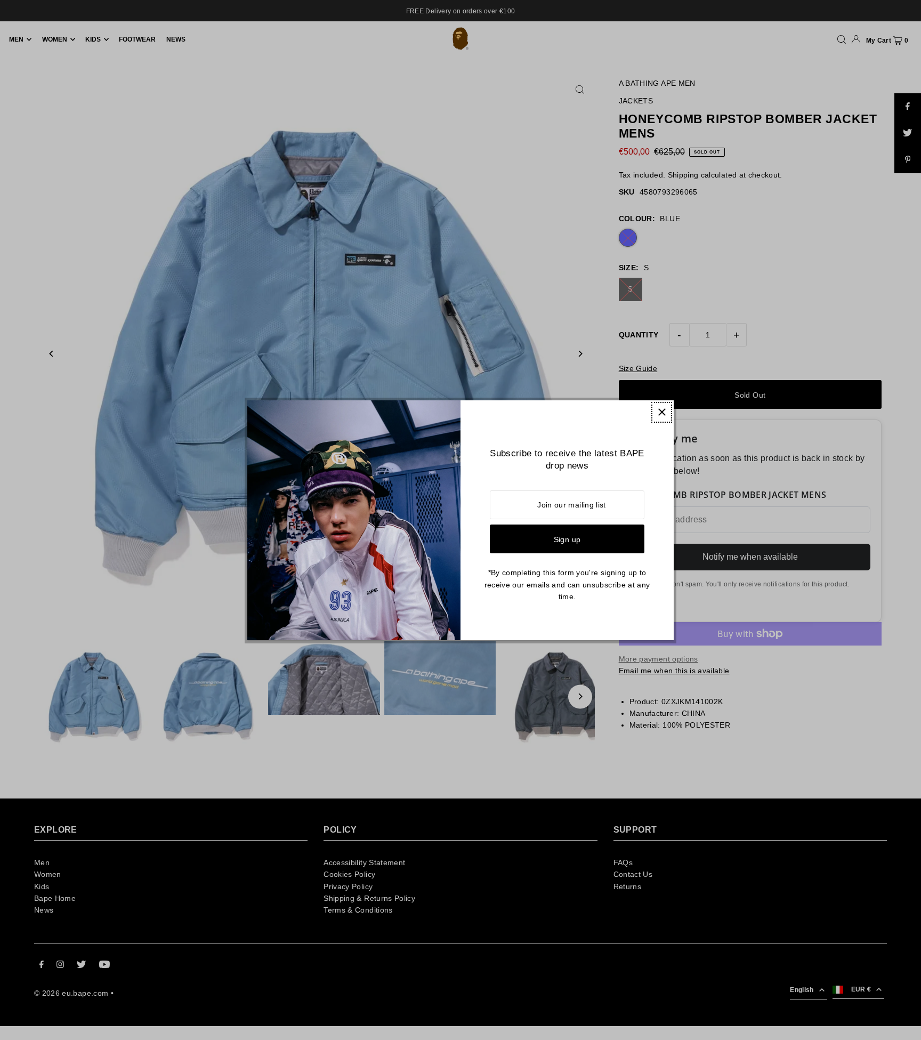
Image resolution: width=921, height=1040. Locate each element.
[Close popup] (661, 412)
